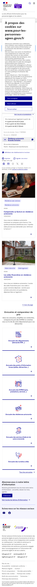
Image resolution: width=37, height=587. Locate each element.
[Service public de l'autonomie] (20, 527)
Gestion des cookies (8, 573)
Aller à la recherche (30, 3)
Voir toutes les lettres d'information (15, 500)
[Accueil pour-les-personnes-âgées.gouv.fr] (18, 6)
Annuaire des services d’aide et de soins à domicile (18, 438)
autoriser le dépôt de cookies (20, 169)
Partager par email (8, 164)
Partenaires (23, 576)
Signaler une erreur (22, 158)
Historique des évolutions (10, 579)
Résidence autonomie (12, 205)
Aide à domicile (10, 268)
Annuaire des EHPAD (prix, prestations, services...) (18, 391)
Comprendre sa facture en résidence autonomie (18, 212)
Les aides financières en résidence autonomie (17, 276)
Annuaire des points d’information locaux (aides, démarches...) (18, 366)
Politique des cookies (23, 573)
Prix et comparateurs (8, 571)
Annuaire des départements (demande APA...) (18, 341)
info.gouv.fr (6, 554)
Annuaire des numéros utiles (18, 461)
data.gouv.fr (21, 557)
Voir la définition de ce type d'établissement (32, 139)
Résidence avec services (12, 201)
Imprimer (7, 158)
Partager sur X (17, 164)
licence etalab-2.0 (7, 584)
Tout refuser (11, 104)
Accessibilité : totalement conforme (13, 566)
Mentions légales (7, 568)
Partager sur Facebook (13, 164)
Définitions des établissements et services (17, 152)
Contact (17, 568)
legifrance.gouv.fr (7, 557)
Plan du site (5, 563)
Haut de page (28, 305)
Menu (34, 3)
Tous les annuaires (25, 472)
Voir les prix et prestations (22, 114)
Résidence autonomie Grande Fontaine (16, 139)
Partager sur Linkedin (22, 164)
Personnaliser (12, 109)
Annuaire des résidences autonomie (18, 414)
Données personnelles (24, 571)
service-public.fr (19, 554)
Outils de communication (10, 576)
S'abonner (7, 495)
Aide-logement (23, 268)
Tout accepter (12, 98)
